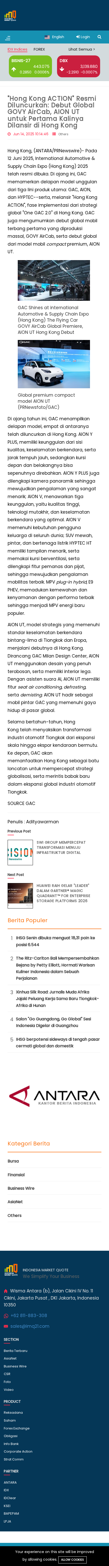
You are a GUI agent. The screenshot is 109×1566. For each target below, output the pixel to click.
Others (63, 134)
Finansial (16, 1175)
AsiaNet (15, 1202)
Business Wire (21, 1188)
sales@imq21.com (29, 1326)
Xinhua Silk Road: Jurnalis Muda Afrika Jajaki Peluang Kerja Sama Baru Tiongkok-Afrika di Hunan (57, 998)
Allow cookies (72, 1560)
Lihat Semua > (82, 49)
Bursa (13, 1161)
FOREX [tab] (39, 49)
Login (85, 36)
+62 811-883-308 (29, 1316)
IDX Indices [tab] (17, 49)
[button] (54, 280)
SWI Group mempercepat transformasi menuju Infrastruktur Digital (61, 847)
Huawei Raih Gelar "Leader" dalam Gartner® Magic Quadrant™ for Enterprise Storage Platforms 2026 (63, 893)
